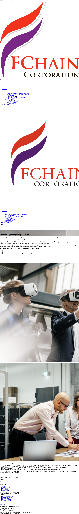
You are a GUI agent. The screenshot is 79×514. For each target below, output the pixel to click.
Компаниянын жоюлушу (12, 98)
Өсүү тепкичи (5, 489)
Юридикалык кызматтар (9, 95)
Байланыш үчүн (5, 104)
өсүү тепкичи (7, 85)
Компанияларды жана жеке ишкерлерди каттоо (16, 97)
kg (2, 224)
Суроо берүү (2, 479)
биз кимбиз (4, 82)
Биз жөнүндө (7, 84)
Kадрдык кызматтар (9, 99)
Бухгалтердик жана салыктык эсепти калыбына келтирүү (18, 93)
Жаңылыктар (5, 488)
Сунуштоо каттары (6, 88)
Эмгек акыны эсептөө (11, 102)
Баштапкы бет (5, 81)
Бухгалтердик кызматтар (9, 91)
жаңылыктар (7, 209)
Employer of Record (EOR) (12, 103)
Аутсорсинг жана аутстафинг (13, 101)
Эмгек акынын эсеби (6, 500)
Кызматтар (4, 89)
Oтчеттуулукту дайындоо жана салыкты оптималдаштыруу (18, 94)
